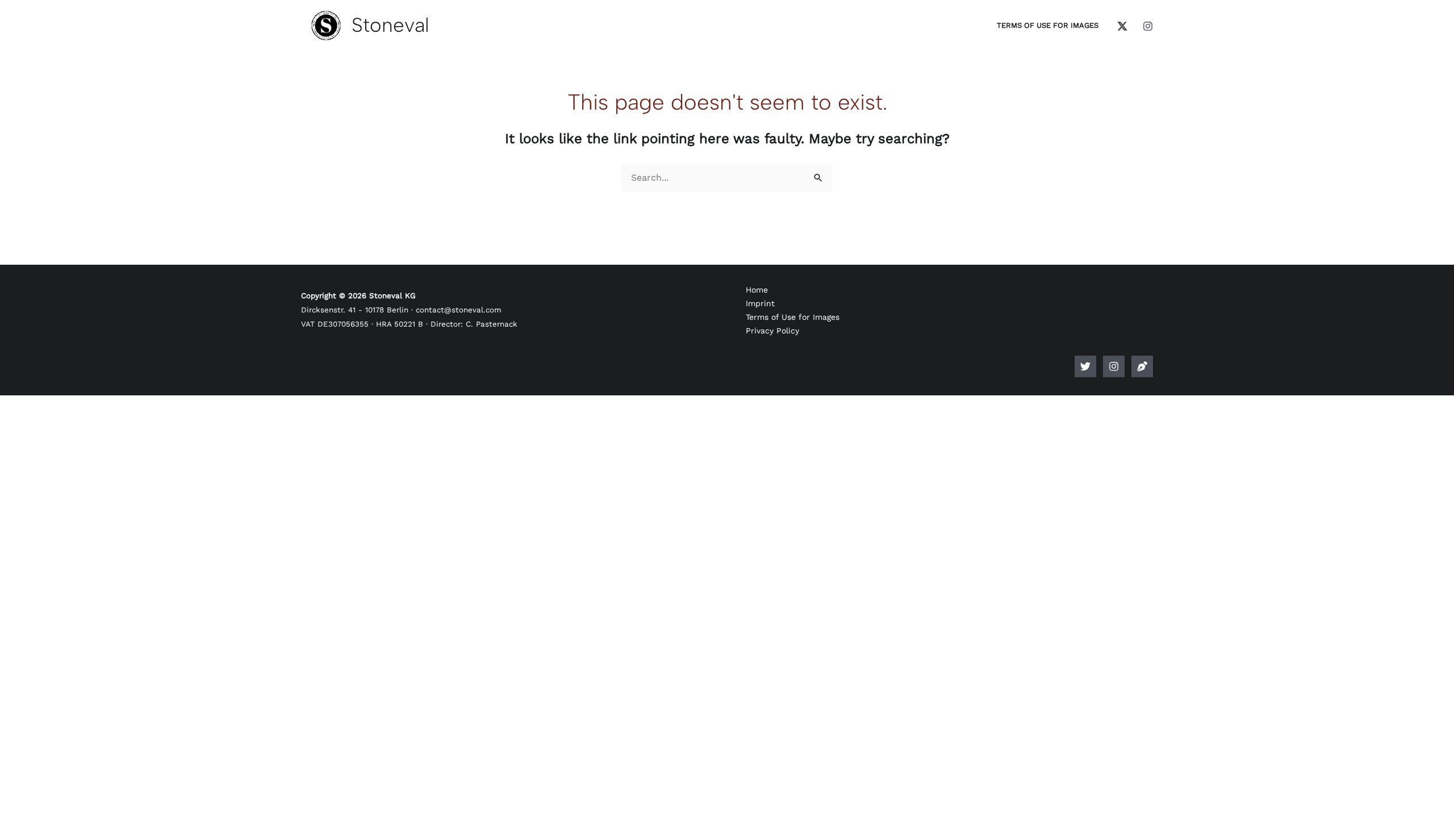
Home (757, 289)
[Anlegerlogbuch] (1142, 366)
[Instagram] (1148, 26)
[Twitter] (1085, 366)
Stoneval (390, 25)
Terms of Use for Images (792, 317)
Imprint (760, 303)
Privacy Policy (772, 330)
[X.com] (1122, 26)
